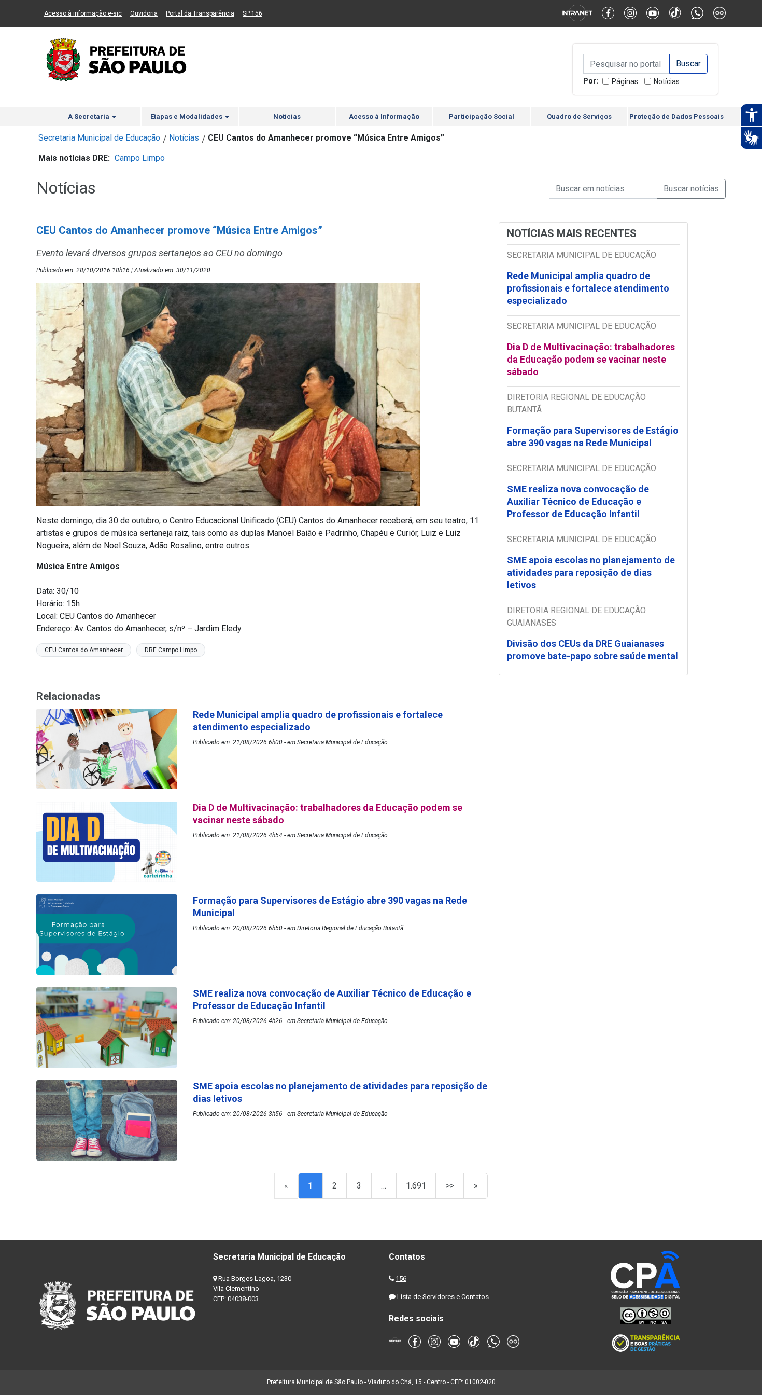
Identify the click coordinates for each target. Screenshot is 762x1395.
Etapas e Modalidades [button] (187, 116)
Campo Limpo (140, 158)
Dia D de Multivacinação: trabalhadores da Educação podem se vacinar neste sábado (591, 359)
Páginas (625, 81)
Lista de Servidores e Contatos (443, 1297)
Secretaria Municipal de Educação (99, 138)
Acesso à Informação (384, 116)
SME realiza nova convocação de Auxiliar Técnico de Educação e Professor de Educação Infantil (578, 501)
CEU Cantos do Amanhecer (84, 650)
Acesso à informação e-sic (83, 13)
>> (450, 1186)
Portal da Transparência (200, 13)
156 (401, 1278)
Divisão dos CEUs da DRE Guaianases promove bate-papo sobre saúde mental (592, 649)
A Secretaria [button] (89, 116)
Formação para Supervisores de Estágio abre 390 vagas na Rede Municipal (593, 436)
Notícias (667, 81)
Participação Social (481, 116)
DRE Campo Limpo (171, 650)
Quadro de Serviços (579, 116)
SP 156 (252, 13)
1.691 (416, 1186)
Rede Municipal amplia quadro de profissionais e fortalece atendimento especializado (588, 288)
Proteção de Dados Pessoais (676, 116)
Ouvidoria (144, 13)
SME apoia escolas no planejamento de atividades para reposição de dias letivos (591, 572)
